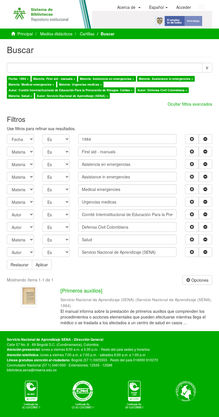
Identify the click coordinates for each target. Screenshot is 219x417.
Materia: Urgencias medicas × (80, 84)
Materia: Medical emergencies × (31, 84)
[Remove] (205, 139)
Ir (207, 67)
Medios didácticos (56, 34)
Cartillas (87, 34)
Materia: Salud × (20, 96)
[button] (129, 7)
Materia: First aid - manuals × (54, 78)
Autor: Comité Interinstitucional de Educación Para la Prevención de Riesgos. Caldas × (71, 90)
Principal (25, 34)
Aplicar (42, 264)
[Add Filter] (192, 139)
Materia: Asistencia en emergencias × (107, 78)
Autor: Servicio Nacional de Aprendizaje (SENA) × (72, 96)
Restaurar (20, 264)
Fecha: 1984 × (19, 78)
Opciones (199, 280)
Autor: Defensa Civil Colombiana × (162, 90)
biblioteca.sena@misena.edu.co (32, 369)
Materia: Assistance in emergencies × (166, 78)
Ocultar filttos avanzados (190, 104)
